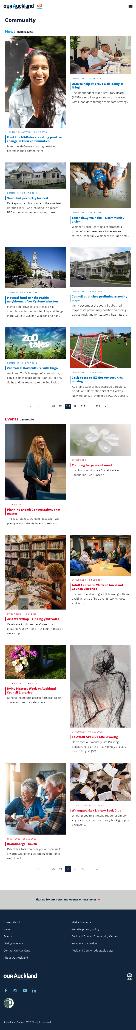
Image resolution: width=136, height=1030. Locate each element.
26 (75, 869)
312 (61, 406)
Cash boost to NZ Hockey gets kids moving (97, 379)
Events (8, 936)
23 (53, 869)
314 (75, 406)
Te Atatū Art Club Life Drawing (95, 737)
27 (82, 869)
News (7, 929)
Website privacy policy (85, 929)
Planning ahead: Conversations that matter (34, 511)
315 (83, 406)
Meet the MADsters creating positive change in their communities (34, 139)
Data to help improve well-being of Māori (97, 86)
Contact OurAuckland (17, 950)
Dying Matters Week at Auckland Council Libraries (31, 690)
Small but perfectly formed (27, 198)
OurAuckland (12, 922)
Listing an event (13, 943)
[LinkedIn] (34, 991)
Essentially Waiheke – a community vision (98, 220)
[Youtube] (25, 991)
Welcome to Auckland (85, 943)
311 (53, 406)
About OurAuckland (16, 957)
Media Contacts (81, 922)
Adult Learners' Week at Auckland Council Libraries (97, 587)
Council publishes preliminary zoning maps (99, 298)
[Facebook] (6, 991)
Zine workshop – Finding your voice (33, 619)
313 (68, 406)
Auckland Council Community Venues (95, 936)
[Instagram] (15, 991)
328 (98, 406)
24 (60, 869)
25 (68, 869)
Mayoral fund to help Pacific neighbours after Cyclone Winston (32, 300)
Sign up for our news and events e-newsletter (65, 899)
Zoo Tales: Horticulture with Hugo (32, 368)
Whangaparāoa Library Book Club (96, 810)
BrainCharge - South (22, 844)
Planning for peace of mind (92, 465)
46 (97, 869)
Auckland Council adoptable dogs (92, 950)
